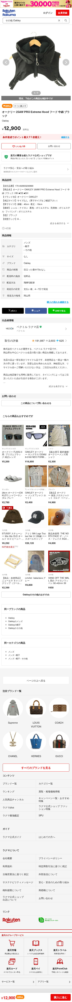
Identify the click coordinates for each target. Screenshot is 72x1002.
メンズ (27, 242)
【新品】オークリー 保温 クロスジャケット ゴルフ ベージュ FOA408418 (58, 496)
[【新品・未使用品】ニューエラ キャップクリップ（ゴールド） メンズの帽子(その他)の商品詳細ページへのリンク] (13, 561)
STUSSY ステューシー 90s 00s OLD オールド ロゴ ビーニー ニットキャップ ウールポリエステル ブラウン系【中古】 (13, 540)
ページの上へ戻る (36, 680)
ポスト (14, 310)
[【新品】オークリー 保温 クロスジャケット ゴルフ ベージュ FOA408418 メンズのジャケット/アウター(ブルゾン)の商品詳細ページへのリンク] (59, 476)
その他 (28, 249)
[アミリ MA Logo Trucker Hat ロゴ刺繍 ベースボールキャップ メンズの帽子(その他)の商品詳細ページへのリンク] (36, 517)
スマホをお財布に (36, 970)
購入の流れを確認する (58, 302)
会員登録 (62, 12)
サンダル (5, 489)
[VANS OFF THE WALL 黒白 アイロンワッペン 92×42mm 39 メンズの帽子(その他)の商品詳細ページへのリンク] (59, 561)
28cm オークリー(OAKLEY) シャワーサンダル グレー (12, 495)
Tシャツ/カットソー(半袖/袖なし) (36, 489)
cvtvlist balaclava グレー (35, 579)
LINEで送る (60, 310)
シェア (37, 310)
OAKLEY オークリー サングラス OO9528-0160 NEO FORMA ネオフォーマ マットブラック (35, 457)
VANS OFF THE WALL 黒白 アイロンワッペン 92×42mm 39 (58, 580)
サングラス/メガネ (9, 448)
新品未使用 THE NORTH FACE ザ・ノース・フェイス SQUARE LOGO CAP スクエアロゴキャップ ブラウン (59, 540)
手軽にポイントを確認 (60, 970)
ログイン (48, 12)
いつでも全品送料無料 (35, 952)
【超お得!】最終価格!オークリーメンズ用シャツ (58, 454)
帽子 (27, 246)
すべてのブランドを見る (36, 768)
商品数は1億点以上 (12, 952)
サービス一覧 (8, 981)
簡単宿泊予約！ (59, 952)
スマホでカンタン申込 (12, 970)
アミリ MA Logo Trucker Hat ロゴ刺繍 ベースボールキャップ (36, 536)
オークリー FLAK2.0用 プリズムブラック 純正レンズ (12, 454)
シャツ (50, 448)
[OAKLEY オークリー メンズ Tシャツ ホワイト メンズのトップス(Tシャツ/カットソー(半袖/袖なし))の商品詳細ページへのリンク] (36, 476)
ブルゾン (51, 489)
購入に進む (60, 997)
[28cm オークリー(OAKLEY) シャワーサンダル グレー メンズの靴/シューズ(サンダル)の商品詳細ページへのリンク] (13, 476)
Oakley (5, 120)
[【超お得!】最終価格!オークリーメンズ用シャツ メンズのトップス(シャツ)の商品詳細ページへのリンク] (59, 435)
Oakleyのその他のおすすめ (36, 594)
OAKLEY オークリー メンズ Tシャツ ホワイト (35, 495)
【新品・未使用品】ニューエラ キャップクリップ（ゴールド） (12, 581)
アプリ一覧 (43, 981)
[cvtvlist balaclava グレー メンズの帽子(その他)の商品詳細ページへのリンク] (36, 561)
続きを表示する (57, 223)
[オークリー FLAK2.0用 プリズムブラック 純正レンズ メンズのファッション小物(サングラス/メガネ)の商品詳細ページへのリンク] (13, 435)
